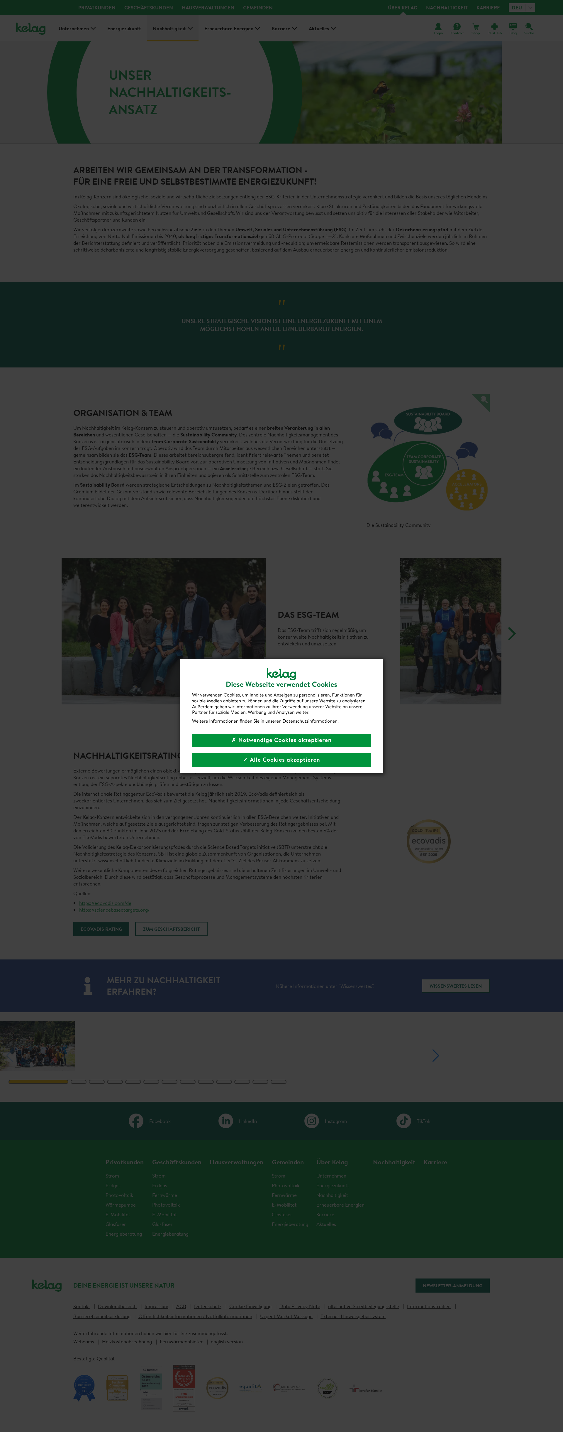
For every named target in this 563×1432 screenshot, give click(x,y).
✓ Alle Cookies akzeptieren (281, 760)
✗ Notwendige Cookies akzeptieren (281, 740)
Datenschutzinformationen (310, 721)
